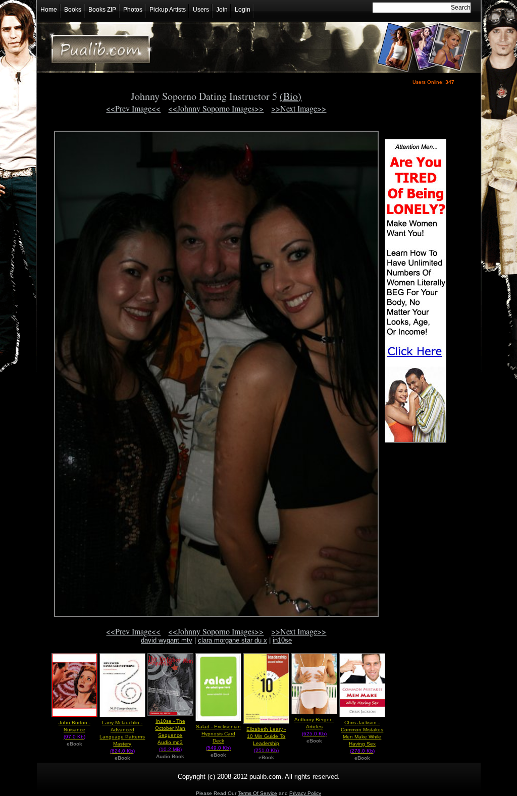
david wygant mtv (166, 640)
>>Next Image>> (298, 108)
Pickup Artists (167, 9)
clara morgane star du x (232, 640)
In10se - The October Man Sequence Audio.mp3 (170, 735)
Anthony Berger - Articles (314, 726)
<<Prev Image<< (133, 108)
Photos (132, 9)
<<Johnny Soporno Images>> (216, 108)
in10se (282, 640)
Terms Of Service (257, 793)
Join (222, 9)
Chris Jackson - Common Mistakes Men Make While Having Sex (362, 737)
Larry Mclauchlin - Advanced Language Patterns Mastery (122, 737)
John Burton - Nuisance (74, 729)
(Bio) (290, 96)
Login (242, 9)
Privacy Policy (305, 793)
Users (201, 9)
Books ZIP (102, 9)
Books (72, 9)
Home (48, 9)
